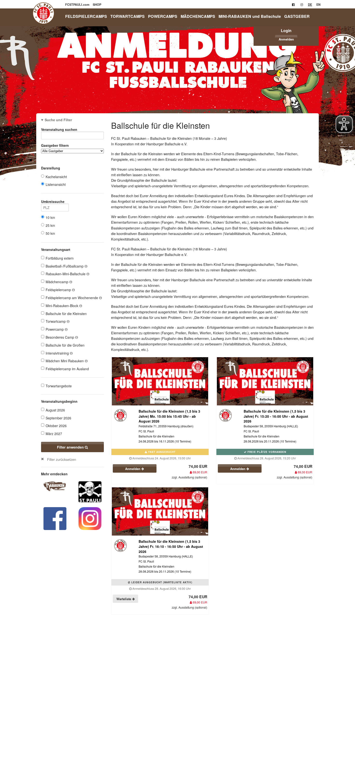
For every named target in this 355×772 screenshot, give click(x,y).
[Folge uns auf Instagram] (89, 518)
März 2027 (54, 433)
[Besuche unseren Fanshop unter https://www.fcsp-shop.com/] (89, 491)
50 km (50, 233)
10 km (50, 217)
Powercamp (55, 329)
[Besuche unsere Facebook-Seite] (293, 4)
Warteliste (124, 599)
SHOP (97, 4)
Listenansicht (56, 184)
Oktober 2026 (56, 425)
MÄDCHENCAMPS (198, 16)
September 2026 (58, 418)
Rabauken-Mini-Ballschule (66, 273)
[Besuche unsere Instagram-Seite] (302, 4)
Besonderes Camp (60, 337)
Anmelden (286, 39)
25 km (50, 225)
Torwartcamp (56, 321)
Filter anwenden (71, 447)
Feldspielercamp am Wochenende (72, 297)
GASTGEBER (297, 16)
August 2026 (55, 410)
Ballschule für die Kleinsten (66, 313)
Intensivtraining (58, 353)
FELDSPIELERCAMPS (86, 16)
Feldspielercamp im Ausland (67, 368)
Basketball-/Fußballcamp (65, 266)
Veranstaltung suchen (59, 129)
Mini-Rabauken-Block (62, 305)
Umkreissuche (52, 201)
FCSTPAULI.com (77, 4)
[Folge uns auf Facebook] (54, 518)
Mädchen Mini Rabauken (65, 360)
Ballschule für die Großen (65, 345)
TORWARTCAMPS (127, 16)
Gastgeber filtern (55, 145)
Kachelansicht (56, 176)
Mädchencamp (57, 281)
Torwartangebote (59, 385)
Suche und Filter (58, 119)
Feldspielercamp (59, 289)
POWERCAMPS (162, 16)
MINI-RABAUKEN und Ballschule (250, 16)
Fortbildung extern (60, 258)
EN (318, 4)
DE (310, 4)
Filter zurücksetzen (61, 459)
